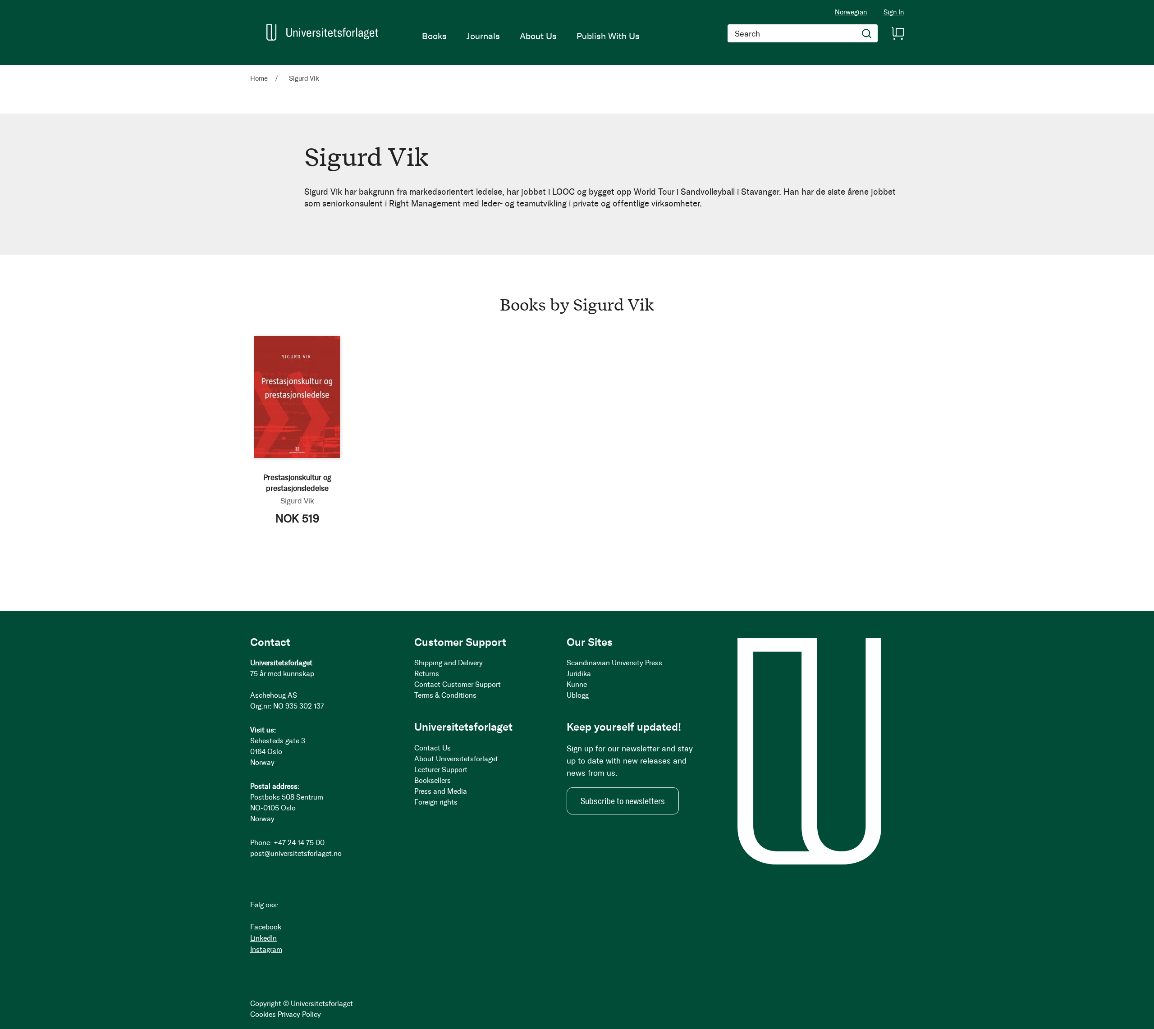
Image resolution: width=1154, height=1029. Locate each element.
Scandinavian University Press (614, 663)
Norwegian (851, 12)
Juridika (579, 673)
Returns (426, 673)
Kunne (577, 684)
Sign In (894, 12)
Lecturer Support (440, 769)
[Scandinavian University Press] (322, 32)
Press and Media (440, 791)
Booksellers (432, 780)
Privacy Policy (299, 1014)
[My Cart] (897, 33)
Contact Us (432, 748)
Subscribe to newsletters (623, 801)
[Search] (867, 33)
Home (260, 78)
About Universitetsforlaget (456, 759)
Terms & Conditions (445, 695)
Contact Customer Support (457, 684)
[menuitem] (434, 36)
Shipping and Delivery (448, 663)
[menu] (531, 36)
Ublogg (578, 695)
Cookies (263, 1014)
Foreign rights (436, 802)
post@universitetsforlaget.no (296, 853)
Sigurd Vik (297, 500)
